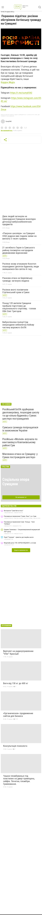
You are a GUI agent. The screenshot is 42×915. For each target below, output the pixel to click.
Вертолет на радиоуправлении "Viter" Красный (18, 652)
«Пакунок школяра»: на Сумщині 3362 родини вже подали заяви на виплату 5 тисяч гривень (19, 236)
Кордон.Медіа (8, 82)
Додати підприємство (21, 550)
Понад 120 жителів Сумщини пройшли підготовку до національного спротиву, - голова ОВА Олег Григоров (19, 307)
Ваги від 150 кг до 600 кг (15, 683)
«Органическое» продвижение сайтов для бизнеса (18, 714)
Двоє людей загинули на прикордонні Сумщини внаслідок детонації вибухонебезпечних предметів (19, 220)
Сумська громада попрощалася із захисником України (20, 429)
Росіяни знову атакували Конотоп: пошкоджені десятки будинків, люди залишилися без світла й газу (20, 266)
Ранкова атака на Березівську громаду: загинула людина (17, 279)
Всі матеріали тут (21, 497)
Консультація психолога (15, 746)
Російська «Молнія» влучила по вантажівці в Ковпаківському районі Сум (20, 442)
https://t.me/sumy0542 (21, 92)
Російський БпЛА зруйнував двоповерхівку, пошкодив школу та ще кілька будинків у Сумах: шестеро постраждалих (20, 414)
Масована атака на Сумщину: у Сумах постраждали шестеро (20, 455)
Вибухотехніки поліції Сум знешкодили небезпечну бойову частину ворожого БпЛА (18, 325)
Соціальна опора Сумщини (15, 481)
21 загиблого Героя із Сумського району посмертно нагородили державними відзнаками (18, 250)
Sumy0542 (9, 121)
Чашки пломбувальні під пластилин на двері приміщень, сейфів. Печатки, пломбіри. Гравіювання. (19, 780)
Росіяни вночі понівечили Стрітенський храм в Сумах (15, 291)
